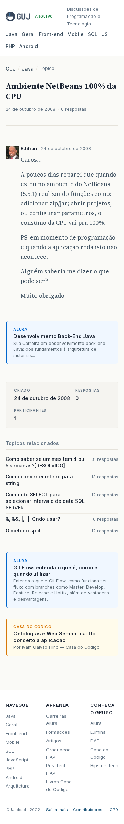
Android (28, 46)
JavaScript (17, 759)
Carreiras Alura (56, 719)
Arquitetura (18, 786)
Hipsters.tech (104, 765)
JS (105, 34)
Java (12, 34)
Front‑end (51, 34)
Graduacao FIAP (58, 753)
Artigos (53, 740)
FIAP (95, 740)
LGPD (112, 809)
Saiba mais (57, 809)
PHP (10, 46)
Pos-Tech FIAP (56, 769)
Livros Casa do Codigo (59, 785)
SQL (92, 34)
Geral (28, 34)
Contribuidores (87, 809)
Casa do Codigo (99, 753)
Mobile (75, 34)
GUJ (11, 69)
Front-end (16, 733)
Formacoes (58, 732)
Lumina (98, 732)
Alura (96, 723)
